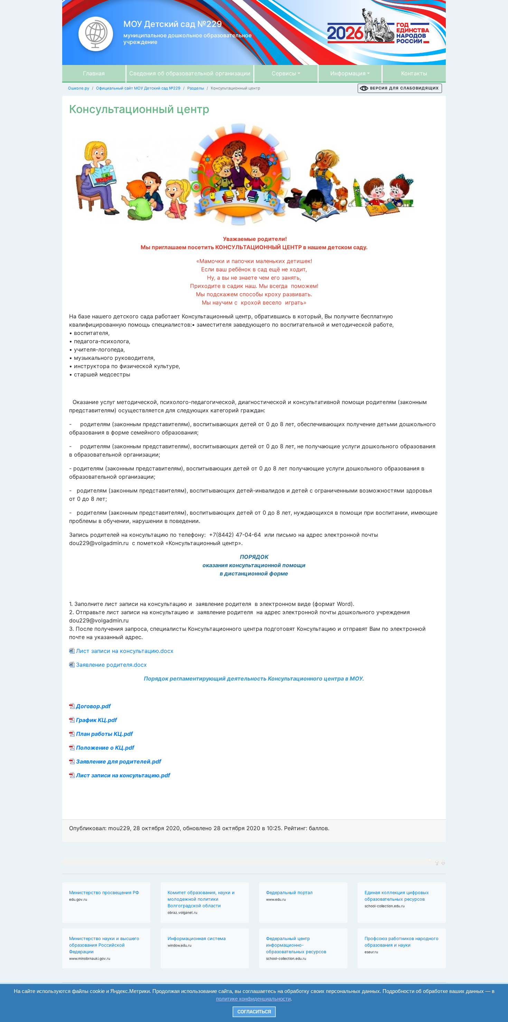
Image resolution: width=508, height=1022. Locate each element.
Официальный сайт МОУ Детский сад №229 (138, 88)
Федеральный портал (289, 892)
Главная (94, 73)
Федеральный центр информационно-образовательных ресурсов (296, 945)
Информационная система (197, 938)
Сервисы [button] (284, 73)
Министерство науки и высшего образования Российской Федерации (104, 945)
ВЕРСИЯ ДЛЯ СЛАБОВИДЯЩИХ (404, 88)
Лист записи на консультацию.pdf (123, 775)
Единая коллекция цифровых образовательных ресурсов (397, 896)
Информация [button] (348, 73)
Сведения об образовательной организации (190, 73)
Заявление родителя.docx (111, 664)
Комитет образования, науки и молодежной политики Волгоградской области (201, 899)
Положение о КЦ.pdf (105, 747)
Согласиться (254, 1011)
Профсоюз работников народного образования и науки (402, 942)
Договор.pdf (93, 706)
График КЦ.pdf (96, 719)
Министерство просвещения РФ (104, 892)
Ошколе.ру (78, 88)
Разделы (195, 88)
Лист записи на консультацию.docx (124, 650)
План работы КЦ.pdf (104, 733)
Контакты (414, 73)
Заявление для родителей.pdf (118, 761)
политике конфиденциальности (253, 999)
